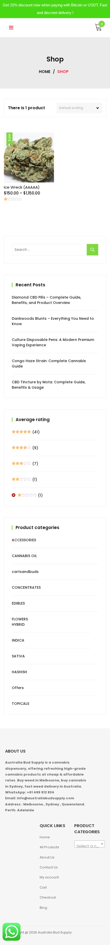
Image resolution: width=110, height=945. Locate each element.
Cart (43, 887)
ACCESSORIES (24, 540)
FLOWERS (20, 619)
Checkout (48, 897)
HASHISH (19, 671)
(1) (24, 479)
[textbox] (89, 846)
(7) (25, 464)
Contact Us (49, 867)
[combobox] (89, 844)
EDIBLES (18, 603)
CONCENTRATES (26, 587)
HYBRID (18, 624)
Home (44, 71)
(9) (25, 448)
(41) (26, 432)
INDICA (18, 640)
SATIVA (18, 656)
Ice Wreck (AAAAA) (22, 187)
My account (49, 877)
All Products (49, 847)
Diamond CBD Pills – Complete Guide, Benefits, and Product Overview (46, 300)
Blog (43, 907)
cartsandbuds (25, 571)
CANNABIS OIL (24, 555)
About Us (47, 857)
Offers (18, 687)
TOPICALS (20, 703)
